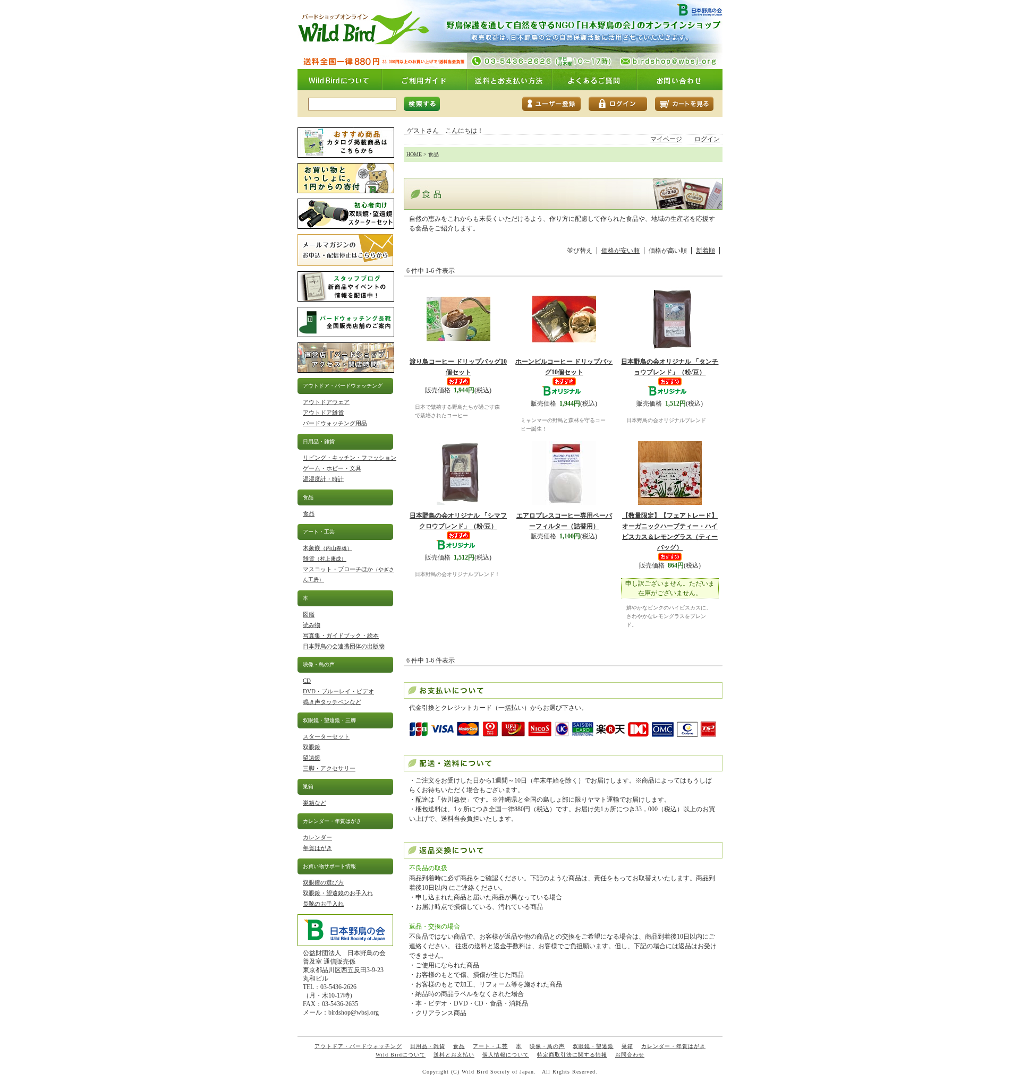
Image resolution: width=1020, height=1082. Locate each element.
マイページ (666, 139)
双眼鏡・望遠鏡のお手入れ (338, 893)
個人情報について (505, 1055)
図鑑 (308, 614)
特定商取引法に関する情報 (572, 1055)
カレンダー (317, 837)
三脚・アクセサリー (329, 768)
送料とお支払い (454, 1055)
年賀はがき (317, 848)
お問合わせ (629, 1055)
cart (688, 104)
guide (425, 79)
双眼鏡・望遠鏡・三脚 (329, 720)
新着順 (705, 250)
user (555, 104)
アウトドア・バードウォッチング (342, 386)
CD (307, 680)
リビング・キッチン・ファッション (349, 457)
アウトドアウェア (326, 402)
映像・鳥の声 (319, 664)
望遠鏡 (311, 757)
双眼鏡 (311, 747)
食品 (308, 497)
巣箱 (308, 786)
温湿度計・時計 (323, 479)
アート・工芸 (319, 532)
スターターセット (326, 736)
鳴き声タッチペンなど (332, 702)
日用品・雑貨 (319, 441)
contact (680, 79)
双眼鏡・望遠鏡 (593, 1046)
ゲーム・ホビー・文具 (332, 468)
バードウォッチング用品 (335, 423)
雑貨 (324, 558)
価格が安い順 (620, 250)
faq (595, 79)
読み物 (311, 625)
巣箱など (314, 803)
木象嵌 (327, 548)
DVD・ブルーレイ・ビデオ (338, 691)
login (622, 104)
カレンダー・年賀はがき (332, 821)
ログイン (707, 139)
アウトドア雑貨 (323, 412)
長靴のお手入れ (323, 903)
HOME (414, 154)
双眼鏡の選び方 (323, 882)
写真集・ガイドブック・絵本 (341, 635)
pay (510, 79)
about (340, 79)
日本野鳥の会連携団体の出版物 (344, 646)
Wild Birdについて (401, 1055)
